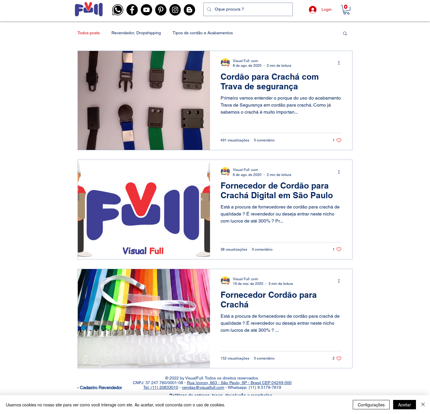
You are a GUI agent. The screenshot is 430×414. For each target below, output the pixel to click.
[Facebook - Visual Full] (132, 10)
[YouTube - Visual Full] (146, 10)
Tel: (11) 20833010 (160, 387)
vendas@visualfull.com (203, 387)
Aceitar (404, 405)
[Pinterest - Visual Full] (160, 10)
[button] (117, 10)
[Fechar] (422, 404)
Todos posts (89, 32)
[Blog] (189, 10)
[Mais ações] (340, 62)
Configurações (371, 405)
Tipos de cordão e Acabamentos (203, 32)
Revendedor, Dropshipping (136, 32)
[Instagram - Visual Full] (175, 10)
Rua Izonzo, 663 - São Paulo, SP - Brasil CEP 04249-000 (239, 382)
